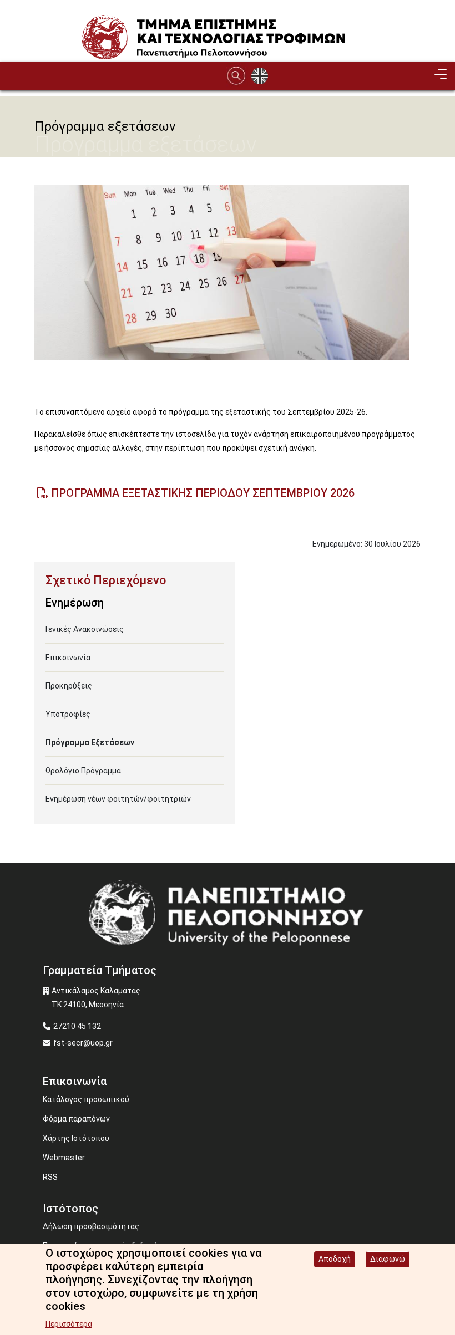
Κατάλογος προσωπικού (86, 1099)
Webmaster (64, 1157)
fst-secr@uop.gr (83, 1042)
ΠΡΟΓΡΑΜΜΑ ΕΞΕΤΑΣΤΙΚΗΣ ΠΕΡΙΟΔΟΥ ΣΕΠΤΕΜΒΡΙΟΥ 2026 (203, 493)
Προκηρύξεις (69, 685)
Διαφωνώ (387, 1259)
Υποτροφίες (68, 714)
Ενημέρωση (75, 602)
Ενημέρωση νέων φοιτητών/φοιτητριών (118, 798)
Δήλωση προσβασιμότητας (91, 1226)
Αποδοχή (334, 1259)
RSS (50, 1177)
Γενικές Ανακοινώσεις (85, 629)
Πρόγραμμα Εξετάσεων (90, 742)
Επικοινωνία (68, 657)
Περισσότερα (69, 1323)
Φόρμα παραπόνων (76, 1118)
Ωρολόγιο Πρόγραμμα (83, 770)
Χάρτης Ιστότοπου (76, 1138)
